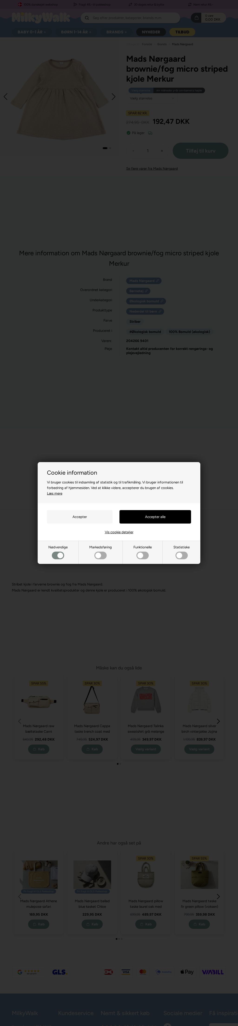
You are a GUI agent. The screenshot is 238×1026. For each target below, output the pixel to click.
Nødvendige (58, 547)
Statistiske (181, 547)
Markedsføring (100, 547)
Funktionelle (142, 547)
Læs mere (54, 493)
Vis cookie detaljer (119, 532)
